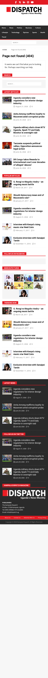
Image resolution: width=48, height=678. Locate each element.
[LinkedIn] (24, 2)
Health (42, 32)
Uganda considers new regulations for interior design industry (28, 101)
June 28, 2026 (21, 136)
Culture (38, 28)
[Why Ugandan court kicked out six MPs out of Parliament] (9, 285)
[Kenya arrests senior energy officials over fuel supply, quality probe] (38, 277)
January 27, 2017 (22, 201)
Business (29, 28)
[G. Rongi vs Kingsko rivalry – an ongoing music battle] (7, 183)
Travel (4, 37)
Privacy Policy (42, 517)
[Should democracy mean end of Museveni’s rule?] (7, 197)
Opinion (26, 32)
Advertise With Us (29, 517)
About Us (7, 517)
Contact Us (17, 517)
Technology (15, 32)
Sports (34, 32)
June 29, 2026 (21, 120)
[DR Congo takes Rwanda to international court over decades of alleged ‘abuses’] (7, 161)
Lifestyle (5, 32)
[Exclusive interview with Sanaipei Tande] (7, 240)
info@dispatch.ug (13, 512)
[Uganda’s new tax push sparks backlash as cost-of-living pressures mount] (28, 277)
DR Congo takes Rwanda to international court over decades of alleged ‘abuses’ (29, 162)
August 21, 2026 (22, 106)
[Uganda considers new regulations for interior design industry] (7, 100)
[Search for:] (24, 42)
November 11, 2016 (23, 244)
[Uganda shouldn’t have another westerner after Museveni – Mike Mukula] (18, 285)
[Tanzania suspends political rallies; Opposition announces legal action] (7, 145)
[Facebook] (16, 2)
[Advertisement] (25, 20)
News (11, 28)
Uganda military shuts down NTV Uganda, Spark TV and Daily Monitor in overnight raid (29, 130)
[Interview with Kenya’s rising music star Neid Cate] (7, 226)
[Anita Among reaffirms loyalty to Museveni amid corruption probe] (7, 116)
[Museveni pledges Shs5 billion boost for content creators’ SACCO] (9, 277)
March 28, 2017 (21, 187)
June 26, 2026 (21, 152)
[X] (20, 2)
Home (4, 28)
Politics (19, 28)
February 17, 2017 (22, 230)
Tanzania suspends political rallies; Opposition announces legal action (27, 146)
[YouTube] (32, 2)
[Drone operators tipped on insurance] (28, 285)
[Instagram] (28, 2)
